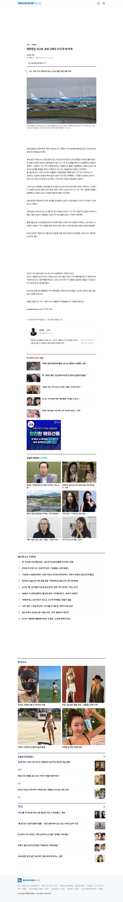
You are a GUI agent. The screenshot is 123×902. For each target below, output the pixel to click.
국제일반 (34, 45)
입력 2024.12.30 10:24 (43, 58)
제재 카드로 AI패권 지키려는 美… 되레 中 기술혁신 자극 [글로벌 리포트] (54, 340)
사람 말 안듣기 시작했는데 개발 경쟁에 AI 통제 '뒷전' (47, 343)
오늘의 (26, 756)
